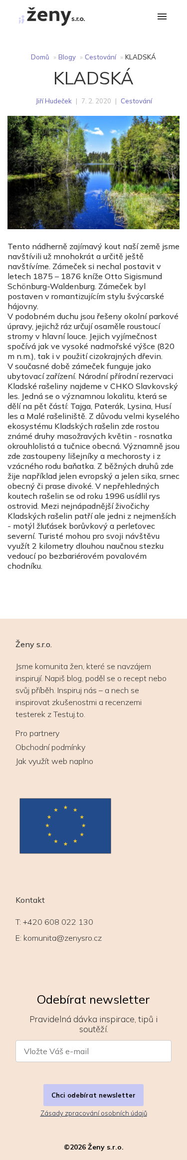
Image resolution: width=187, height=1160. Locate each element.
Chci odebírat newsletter (93, 1095)
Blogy (67, 57)
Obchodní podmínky (50, 747)
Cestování (100, 57)
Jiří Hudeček (53, 101)
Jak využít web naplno (54, 761)
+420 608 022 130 (58, 922)
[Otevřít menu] (162, 17)
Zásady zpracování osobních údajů (93, 1113)
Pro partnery (37, 733)
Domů (40, 57)
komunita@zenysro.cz (62, 938)
